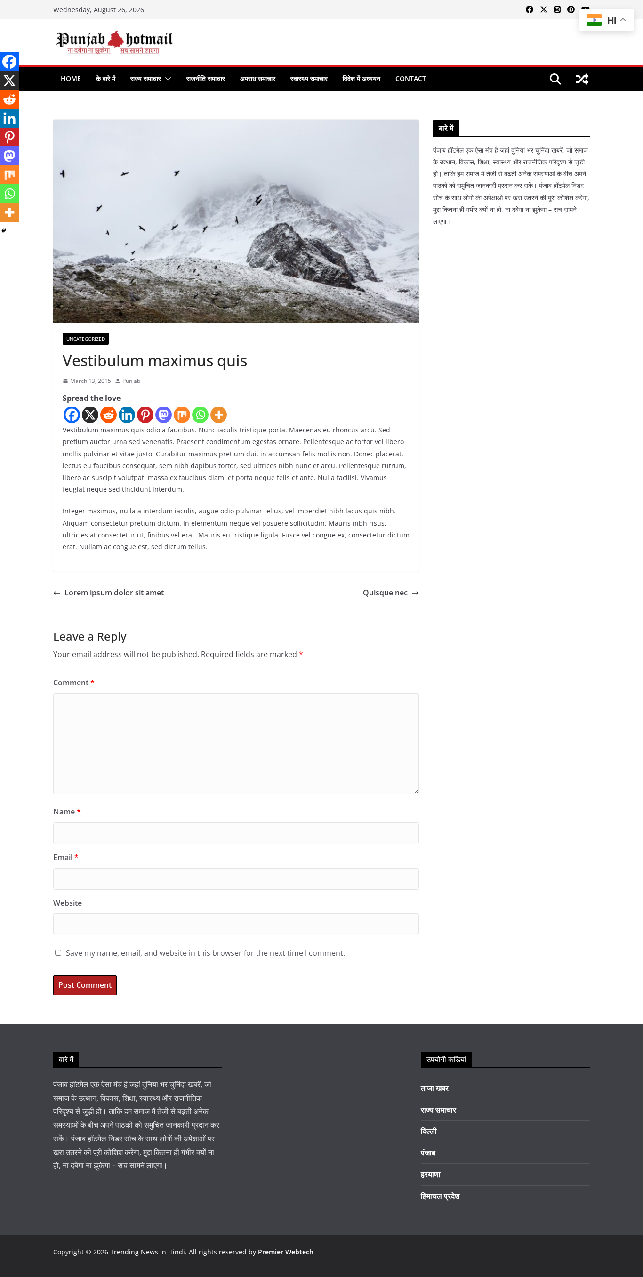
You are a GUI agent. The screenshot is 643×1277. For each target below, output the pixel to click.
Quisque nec (385, 592)
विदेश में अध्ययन (361, 78)
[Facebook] (72, 415)
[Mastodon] (163, 415)
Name (67, 811)
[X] (90, 415)
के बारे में (105, 78)
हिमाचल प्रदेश (440, 1196)
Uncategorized (85, 338)
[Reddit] (108, 415)
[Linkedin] (127, 415)
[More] (218, 415)
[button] (166, 78)
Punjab (131, 381)
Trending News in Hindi (147, 1251)
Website (67, 903)
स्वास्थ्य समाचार (309, 78)
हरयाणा (431, 1174)
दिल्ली (429, 1131)
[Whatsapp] (200, 415)
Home (71, 78)
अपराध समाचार (257, 78)
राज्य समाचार (145, 78)
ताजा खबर (435, 1088)
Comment (74, 682)
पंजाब (428, 1152)
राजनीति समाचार (205, 78)
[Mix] (182, 415)
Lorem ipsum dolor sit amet (114, 592)
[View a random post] (582, 79)
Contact (410, 78)
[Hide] (4, 231)
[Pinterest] (145, 415)
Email (66, 857)
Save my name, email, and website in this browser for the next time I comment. (205, 953)
